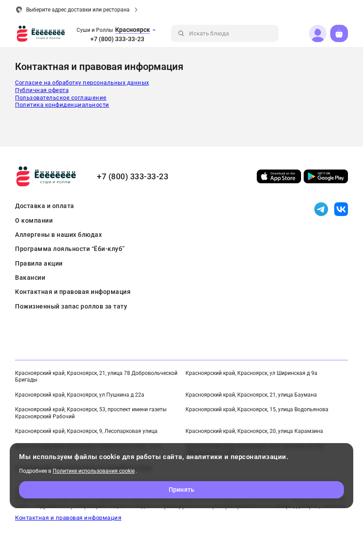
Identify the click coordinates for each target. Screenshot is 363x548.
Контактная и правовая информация (73, 291)
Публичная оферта (42, 90)
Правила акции (39, 263)
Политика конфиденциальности (62, 104)
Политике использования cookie (94, 471)
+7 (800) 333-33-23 (117, 38)
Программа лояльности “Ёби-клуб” (70, 248)
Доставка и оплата (44, 205)
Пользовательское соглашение (61, 97)
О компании (34, 220)
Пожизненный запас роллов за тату (71, 306)
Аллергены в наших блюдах (58, 234)
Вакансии (30, 277)
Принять (181, 489)
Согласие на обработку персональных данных (82, 82)
